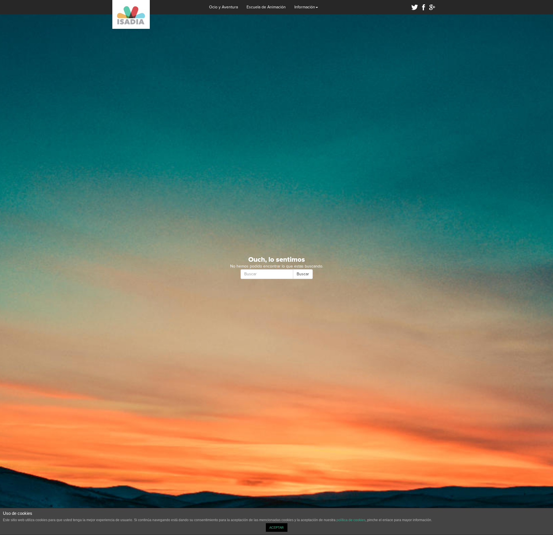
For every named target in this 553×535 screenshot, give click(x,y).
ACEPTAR (276, 527)
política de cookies (350, 520)
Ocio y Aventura (223, 7)
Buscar (303, 274)
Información (304, 7)
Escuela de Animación (266, 7)
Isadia (131, 14)
